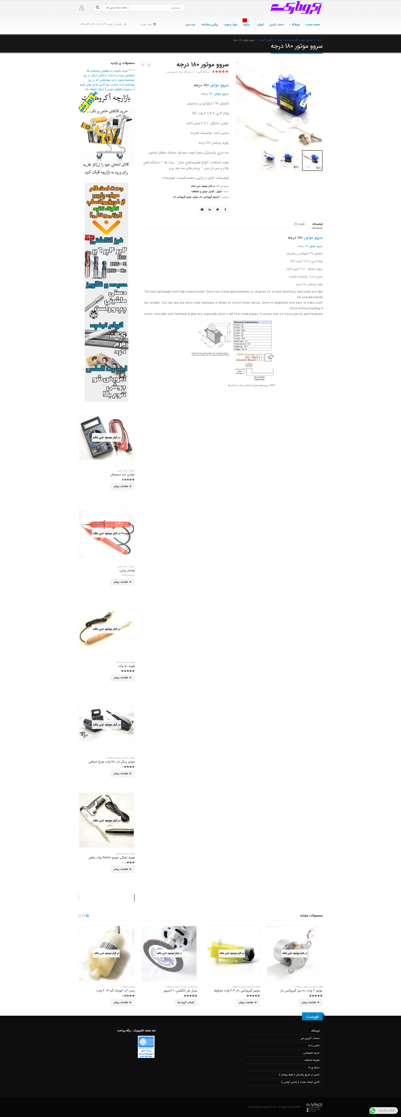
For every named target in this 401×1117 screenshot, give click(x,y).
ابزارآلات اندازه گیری (126, 470)
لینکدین (209, 209)
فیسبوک (225, 209)
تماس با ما (314, 1045)
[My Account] (81, 7)
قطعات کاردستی (128, 757)
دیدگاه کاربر (202, 72)
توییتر (217, 209)
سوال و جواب (230, 25)
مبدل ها (183, 986)
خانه (319, 40)
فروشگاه (296, 25)
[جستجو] (98, 7)
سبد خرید (190, 25)
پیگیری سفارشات (209, 25)
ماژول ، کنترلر (266, 40)
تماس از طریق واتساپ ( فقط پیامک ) (299, 1075)
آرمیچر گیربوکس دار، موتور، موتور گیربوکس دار (196, 197)
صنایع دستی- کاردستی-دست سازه (295, 40)
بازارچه (246, 23)
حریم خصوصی (311, 1053)
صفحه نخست (312, 25)
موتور (217, 93)
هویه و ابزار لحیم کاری (125, 662)
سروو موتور (219, 85)
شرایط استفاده (312, 1060)
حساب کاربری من (310, 1038)
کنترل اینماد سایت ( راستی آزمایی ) (300, 1082)
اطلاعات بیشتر (121, 486)
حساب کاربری (276, 25)
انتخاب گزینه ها (186, 1002)
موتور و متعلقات (199, 191)
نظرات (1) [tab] (299, 224)
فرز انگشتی (192, 986)
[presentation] (317, 105)
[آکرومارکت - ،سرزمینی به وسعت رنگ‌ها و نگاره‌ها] (296, 7)
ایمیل (202, 209)
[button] (87, 915)
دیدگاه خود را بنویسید (179, 72)
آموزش (260, 25)
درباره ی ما (314, 1067)
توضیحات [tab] (317, 224)
